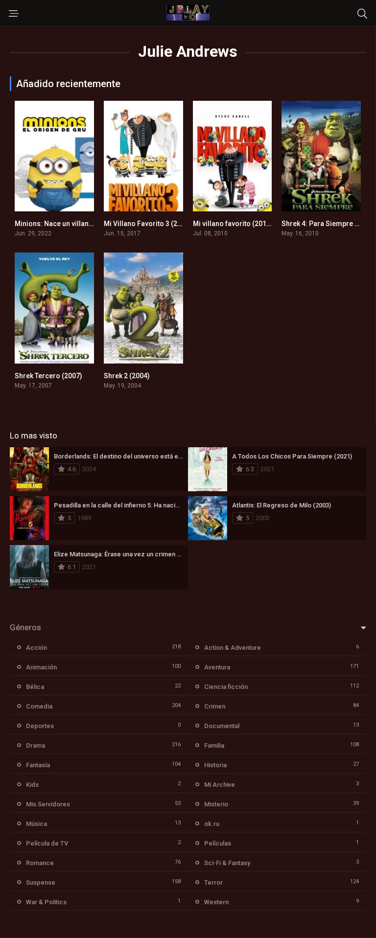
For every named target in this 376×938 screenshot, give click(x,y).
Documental (221, 726)
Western (216, 902)
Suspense (40, 882)
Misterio (216, 804)
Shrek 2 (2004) (127, 376)
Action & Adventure (232, 647)
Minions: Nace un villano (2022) (65, 224)
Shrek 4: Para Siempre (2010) (328, 224)
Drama (35, 745)
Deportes (40, 726)
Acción (36, 647)
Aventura (217, 667)
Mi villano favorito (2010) (233, 224)
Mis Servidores (48, 804)
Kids (32, 784)
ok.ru (211, 823)
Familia (214, 745)
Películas (217, 843)
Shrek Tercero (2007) (48, 376)
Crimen (214, 706)
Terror (213, 882)
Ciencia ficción (226, 686)
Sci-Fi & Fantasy (227, 863)
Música (36, 823)
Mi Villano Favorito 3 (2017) (147, 224)
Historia (215, 765)
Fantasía (38, 765)
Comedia (39, 706)
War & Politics (46, 902)
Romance (40, 863)
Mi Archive (219, 784)
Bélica (35, 686)
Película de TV (47, 843)
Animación (41, 667)
